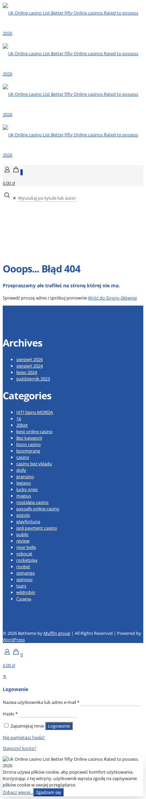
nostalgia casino (32, 502)
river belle (26, 547)
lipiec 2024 (26, 372)
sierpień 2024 (29, 366)
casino (22, 457)
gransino (25, 476)
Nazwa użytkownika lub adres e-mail (41, 702)
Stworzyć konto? (19, 748)
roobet (23, 566)
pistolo (23, 515)
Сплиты (23, 599)
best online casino (34, 431)
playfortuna (28, 521)
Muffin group (56, 633)
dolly (21, 470)
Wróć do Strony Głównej (112, 298)
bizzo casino (28, 444)
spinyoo (24, 579)
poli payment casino (36, 528)
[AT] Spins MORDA (34, 412)
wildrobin (25, 592)
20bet (22, 425)
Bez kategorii (29, 438)
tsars (21, 586)
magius (23, 496)
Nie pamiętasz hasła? (24, 737)
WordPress (14, 640)
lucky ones (27, 489)
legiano (23, 483)
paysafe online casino (37, 509)
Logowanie (59, 726)
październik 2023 (33, 379)
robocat (24, 554)
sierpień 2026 (29, 359)
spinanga (25, 573)
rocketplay (27, 560)
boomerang (28, 451)
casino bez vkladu (34, 464)
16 (18, 419)
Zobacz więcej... (18, 792)
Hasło (10, 714)
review (23, 541)
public (22, 534)
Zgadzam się (48, 792)
